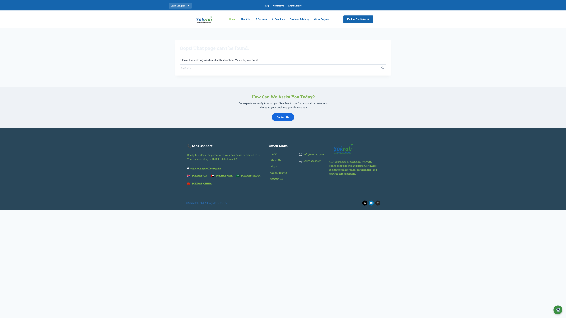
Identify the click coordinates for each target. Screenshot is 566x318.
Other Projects (321, 19)
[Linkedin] (371, 203)
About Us (245, 19)
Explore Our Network (358, 19)
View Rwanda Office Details (205, 168)
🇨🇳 (199, 183)
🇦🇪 (222, 175)
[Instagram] (377, 203)
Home (232, 19)
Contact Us (278, 5)
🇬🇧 (197, 175)
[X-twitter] (364, 203)
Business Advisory (299, 19)
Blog (267, 5)
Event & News (295, 5)
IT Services (261, 19)
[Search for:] (283, 67)
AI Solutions (278, 19)
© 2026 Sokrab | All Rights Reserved (207, 203)
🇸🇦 (248, 175)
